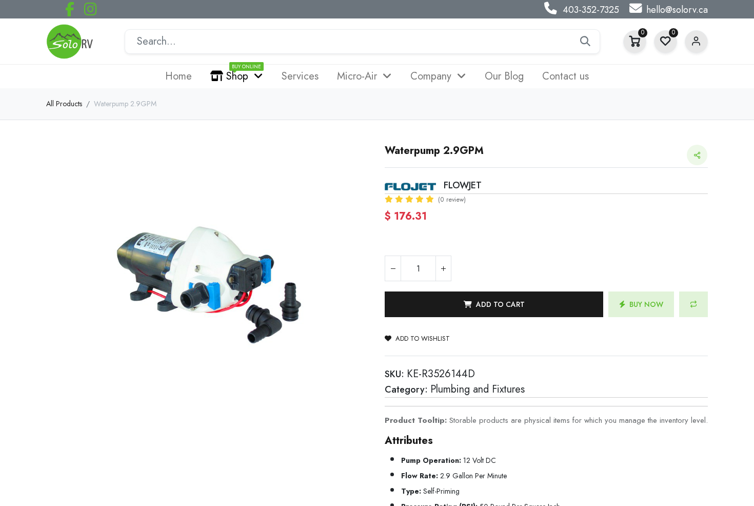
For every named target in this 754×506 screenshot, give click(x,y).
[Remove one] (393, 268)
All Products (64, 104)
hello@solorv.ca (677, 9)
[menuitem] (178, 76)
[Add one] (443, 268)
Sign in (696, 41)
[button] (494, 304)
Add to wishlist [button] (422, 338)
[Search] (585, 41)
